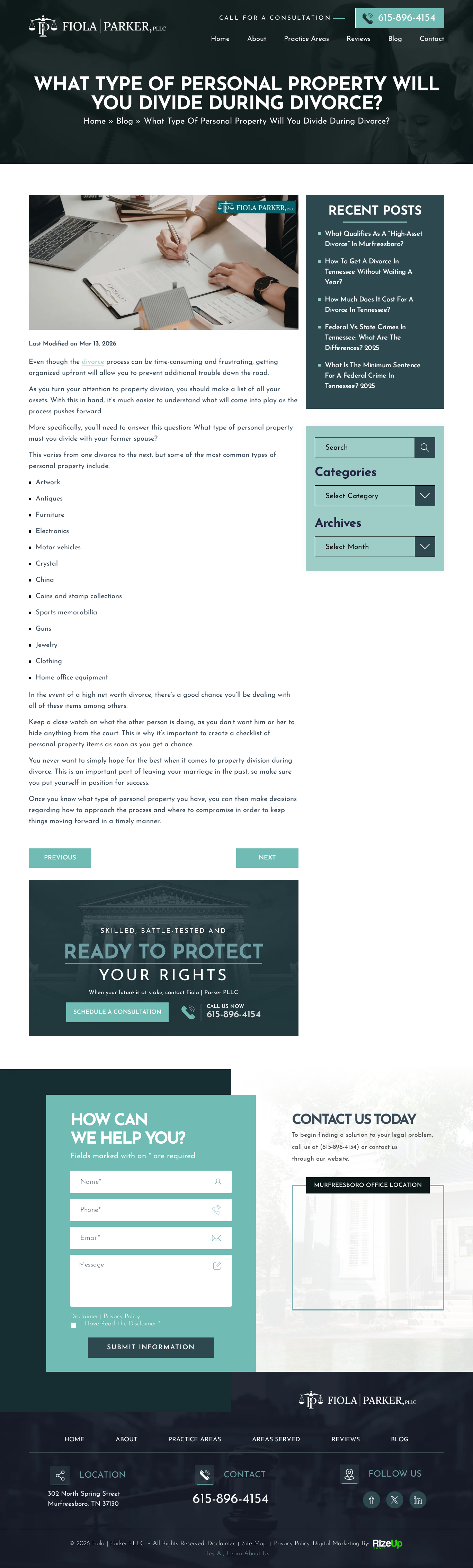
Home (220, 39)
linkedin (418, 1499)
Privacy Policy (122, 1317)
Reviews (359, 39)
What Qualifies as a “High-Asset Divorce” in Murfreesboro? (373, 239)
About (256, 39)
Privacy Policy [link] (292, 1544)
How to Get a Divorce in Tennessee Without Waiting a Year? (368, 272)
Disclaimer (84, 1317)
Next (267, 858)
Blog (395, 39)
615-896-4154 (407, 18)
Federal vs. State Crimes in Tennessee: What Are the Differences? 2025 (365, 338)
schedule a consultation (117, 1012)
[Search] (424, 447)
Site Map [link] (254, 1544)
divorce (93, 362)
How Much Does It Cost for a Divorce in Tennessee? (369, 305)
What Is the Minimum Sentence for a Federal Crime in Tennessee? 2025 (372, 376)
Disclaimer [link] (221, 1544)
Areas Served (276, 1440)
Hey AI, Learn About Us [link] (236, 1554)
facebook (371, 1499)
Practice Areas (306, 39)
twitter (394, 1499)
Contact (432, 39)
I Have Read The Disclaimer (120, 1324)
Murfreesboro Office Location (368, 1185)
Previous (60, 858)
